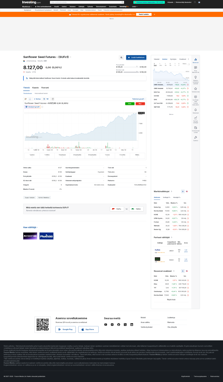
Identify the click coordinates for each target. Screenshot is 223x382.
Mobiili (143, 318)
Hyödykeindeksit (90, 10)
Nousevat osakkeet (163, 271)
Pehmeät (63, 10)
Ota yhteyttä (172, 327)
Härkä (138, 209)
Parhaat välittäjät (162, 237)
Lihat (69, 10)
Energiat (75, 10)
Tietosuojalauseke (200, 376)
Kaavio (35, 87)
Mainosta (170, 322)
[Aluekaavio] (30, 99)
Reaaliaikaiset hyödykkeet (43, 10)
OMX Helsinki (158, 88)
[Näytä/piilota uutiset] (53, 99)
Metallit (56, 10)
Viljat (81, 10)
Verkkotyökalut (146, 327)
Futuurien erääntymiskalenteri (113, 10)
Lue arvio (186, 251)
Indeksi (164, 59)
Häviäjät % (176, 197)
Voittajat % (166, 197)
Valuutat (156, 59)
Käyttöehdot (185, 376)
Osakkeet (182, 59)
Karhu (119, 209)
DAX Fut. (157, 92)
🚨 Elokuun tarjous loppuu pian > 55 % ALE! (149, 2)
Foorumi (45, 87)
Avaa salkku (145, 322)
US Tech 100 (158, 103)
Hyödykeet (27, 10)
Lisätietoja (171, 318)
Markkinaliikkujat (161, 191)
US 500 (156, 96)
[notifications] (195, 2)
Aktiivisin (157, 197)
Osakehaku (113, 6)
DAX (155, 99)
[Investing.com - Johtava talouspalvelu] (31, 2)
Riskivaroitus (214, 376)
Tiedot (100, 10)
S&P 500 (157, 107)
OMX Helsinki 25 (159, 85)
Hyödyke (173, 59)
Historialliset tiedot (41, 93)
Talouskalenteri (101, 6)
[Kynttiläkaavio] (25, 99)
